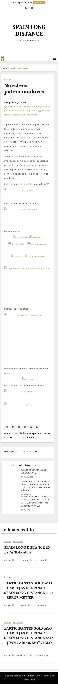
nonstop (45, 106)
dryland (26, 106)
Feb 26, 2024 (29, 477)
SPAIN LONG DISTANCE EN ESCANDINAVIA (27, 550)
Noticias (7, 79)
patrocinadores (12, 110)
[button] (2, 58)
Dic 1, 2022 (28, 495)
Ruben (7, 560)
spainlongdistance (17, 102)
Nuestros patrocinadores (20, 68)
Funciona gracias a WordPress (19, 675)
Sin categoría (18, 542)
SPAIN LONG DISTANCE (29, 31)
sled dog (25, 110)
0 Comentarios (41, 560)
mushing (35, 106)
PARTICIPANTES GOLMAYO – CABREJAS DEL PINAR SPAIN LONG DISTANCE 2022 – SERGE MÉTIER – (28, 590)
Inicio (5, 68)
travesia (15, 114)
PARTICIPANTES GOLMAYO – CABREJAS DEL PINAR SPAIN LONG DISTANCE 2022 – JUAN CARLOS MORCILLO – (28, 638)
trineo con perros (28, 114)
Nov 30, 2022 (29, 510)
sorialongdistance (40, 110)
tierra (7, 114)
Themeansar (29, 679)
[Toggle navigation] (54, 58)
